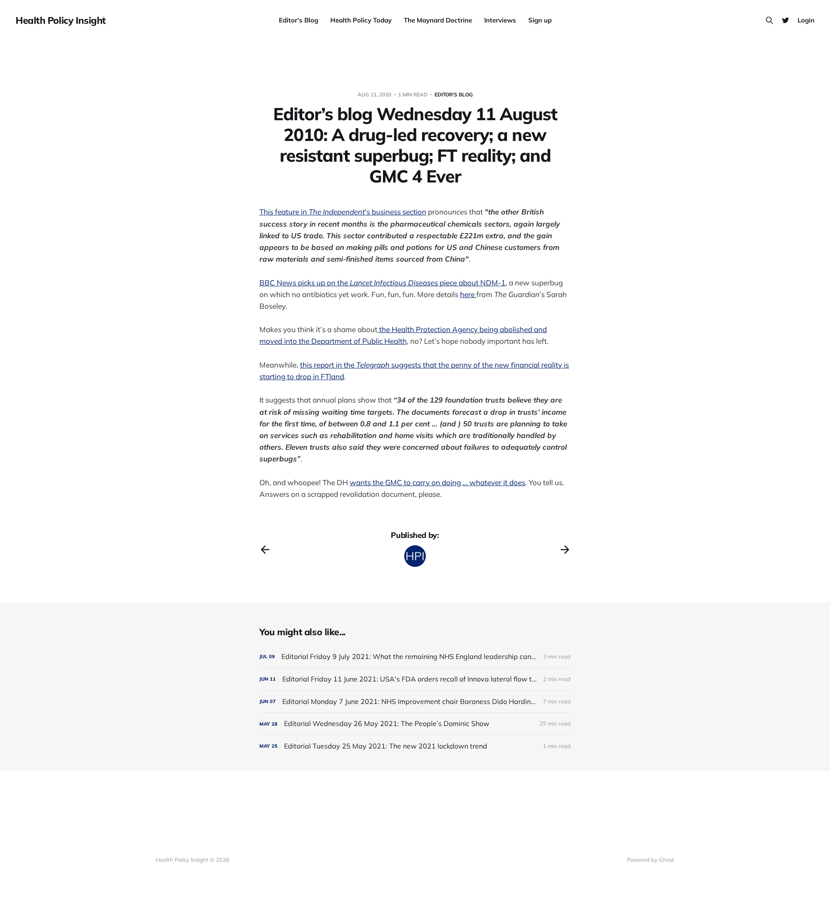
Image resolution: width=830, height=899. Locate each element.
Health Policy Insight (61, 20)
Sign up (540, 20)
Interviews (500, 20)
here (468, 294)
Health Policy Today (361, 20)
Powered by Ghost (650, 859)
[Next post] (565, 549)
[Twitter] (785, 20)
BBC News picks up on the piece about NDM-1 (382, 282)
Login (806, 20)
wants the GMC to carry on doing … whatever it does (437, 482)
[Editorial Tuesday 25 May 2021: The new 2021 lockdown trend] (415, 746)
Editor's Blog (298, 20)
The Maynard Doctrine (438, 20)
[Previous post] (265, 549)
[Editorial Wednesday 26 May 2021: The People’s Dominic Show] (415, 724)
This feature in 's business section (342, 211)
